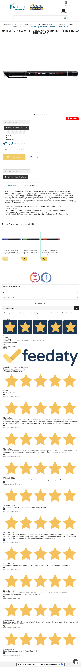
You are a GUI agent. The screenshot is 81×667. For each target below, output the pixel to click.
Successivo (18, 371)
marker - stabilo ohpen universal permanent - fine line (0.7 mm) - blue (11, 252)
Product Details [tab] (31, 185)
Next (75, 74)
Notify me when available (16, 128)
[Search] (65, 18)
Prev (6, 74)
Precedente (8, 371)
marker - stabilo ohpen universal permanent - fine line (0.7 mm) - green (31, 252)
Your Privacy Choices (48, 664)
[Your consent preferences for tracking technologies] (77, 663)
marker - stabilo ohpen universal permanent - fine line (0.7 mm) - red (50, 252)
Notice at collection (27, 664)
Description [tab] (11, 185)
